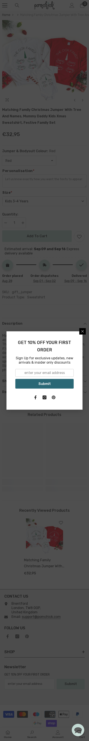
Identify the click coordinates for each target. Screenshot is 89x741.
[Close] (82, 331)
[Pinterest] (53, 397)
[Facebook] (35, 397)
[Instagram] (44, 397)
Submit (44, 384)
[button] (78, 730)
